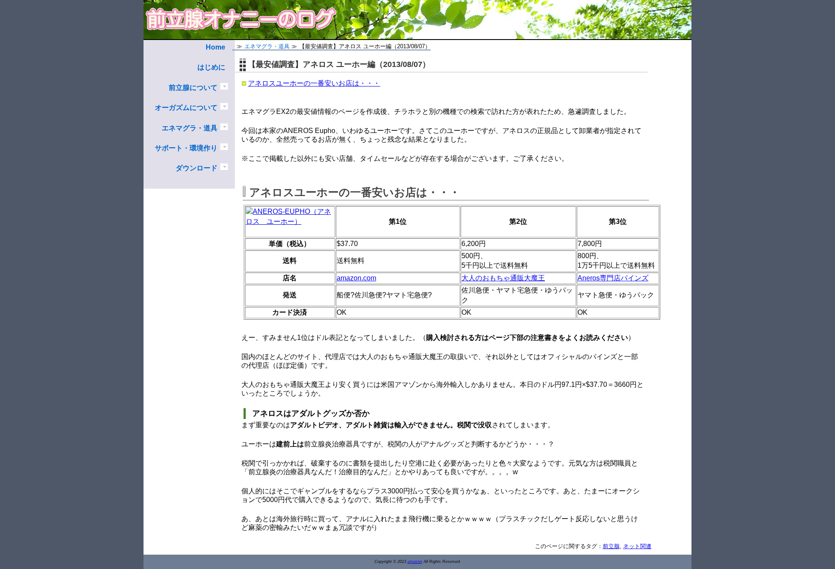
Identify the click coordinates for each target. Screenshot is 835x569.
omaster (414, 561)
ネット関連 (637, 546)
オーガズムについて (186, 107)
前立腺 (611, 546)
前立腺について (193, 87)
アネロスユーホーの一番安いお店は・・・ (314, 83)
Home (215, 47)
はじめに (211, 67)
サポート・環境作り (186, 148)
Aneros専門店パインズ (613, 278)
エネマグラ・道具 (189, 128)
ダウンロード (196, 168)
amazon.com (356, 278)
